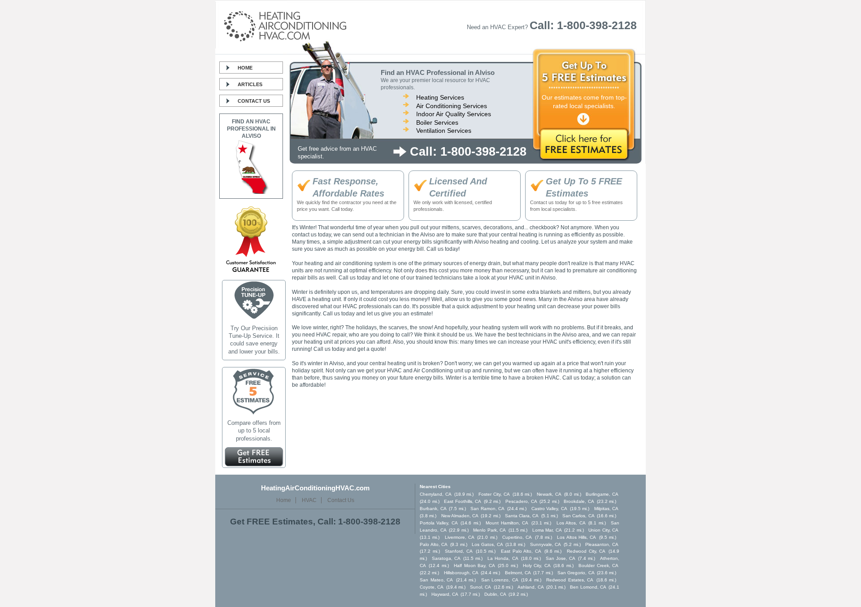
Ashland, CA (530, 587)
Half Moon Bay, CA (474, 565)
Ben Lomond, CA (588, 587)
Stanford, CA (459, 551)
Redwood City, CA (586, 551)
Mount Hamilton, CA (507, 522)
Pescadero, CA (521, 501)
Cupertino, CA (517, 537)
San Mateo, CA (436, 579)
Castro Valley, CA (549, 508)
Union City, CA (603, 530)
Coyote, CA (432, 587)
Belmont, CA (518, 572)
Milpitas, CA (606, 508)
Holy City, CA (537, 565)
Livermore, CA (459, 537)
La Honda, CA (502, 558)
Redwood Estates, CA (569, 579)
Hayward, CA (444, 594)
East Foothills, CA (462, 501)
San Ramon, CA (487, 508)
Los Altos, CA (571, 522)
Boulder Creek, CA (598, 565)
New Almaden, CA (460, 515)
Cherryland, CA (436, 494)
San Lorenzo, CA (499, 579)
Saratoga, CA (446, 558)
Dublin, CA (495, 594)
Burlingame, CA (602, 494)
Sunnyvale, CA (545, 544)
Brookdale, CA (579, 501)
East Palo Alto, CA (521, 551)
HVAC (309, 500)
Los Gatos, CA (487, 544)
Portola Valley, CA (439, 522)
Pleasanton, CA (601, 544)
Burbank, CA (433, 508)
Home (245, 67)
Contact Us (254, 101)
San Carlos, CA (578, 515)
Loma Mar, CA (547, 530)
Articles (250, 84)
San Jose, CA (560, 558)
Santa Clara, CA (522, 515)
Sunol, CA (480, 587)
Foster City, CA (494, 494)
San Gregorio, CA (576, 572)
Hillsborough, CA (461, 572)
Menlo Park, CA (489, 530)
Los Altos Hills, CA (576, 537)
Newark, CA (549, 494)
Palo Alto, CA (434, 544)
